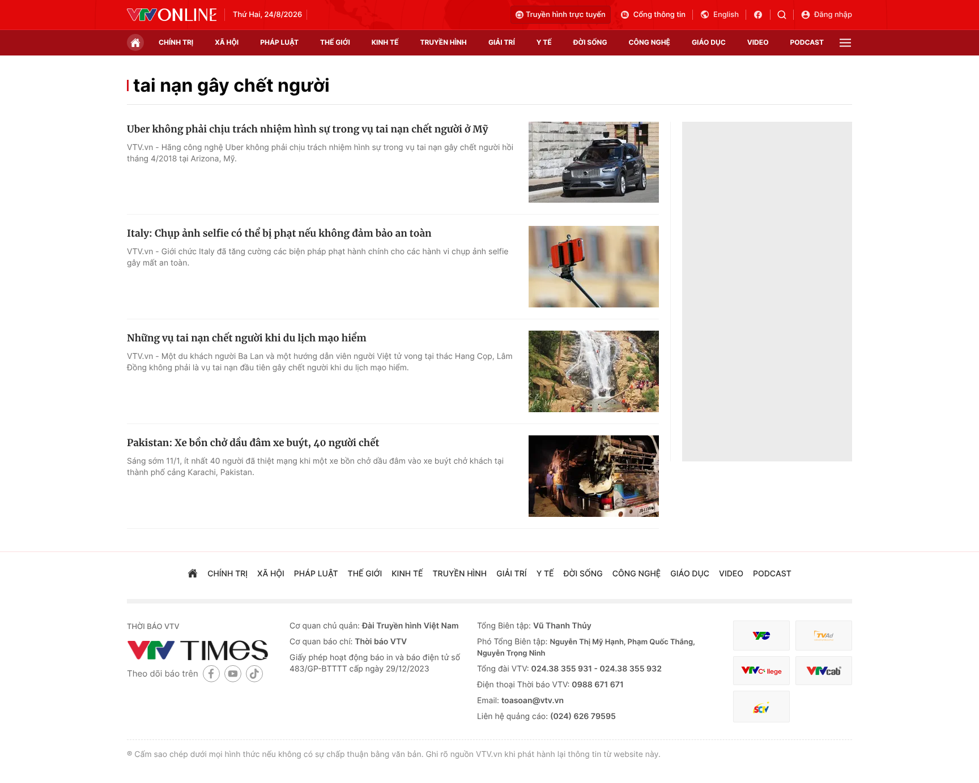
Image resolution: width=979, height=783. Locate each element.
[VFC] (761, 636)
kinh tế (385, 42)
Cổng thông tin (659, 14)
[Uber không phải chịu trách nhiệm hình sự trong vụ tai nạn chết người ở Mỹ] (594, 162)
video (758, 42)
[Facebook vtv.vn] (762, 15)
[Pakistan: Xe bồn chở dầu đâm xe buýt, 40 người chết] (594, 476)
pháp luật (279, 42)
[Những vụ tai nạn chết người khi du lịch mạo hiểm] (594, 371)
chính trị (176, 42)
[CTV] (761, 670)
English (726, 14)
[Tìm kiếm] (785, 15)
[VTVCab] (823, 670)
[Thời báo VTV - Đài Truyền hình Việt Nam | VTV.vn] (171, 14)
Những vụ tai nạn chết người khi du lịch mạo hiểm (247, 338)
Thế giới (335, 42)
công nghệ (649, 42)
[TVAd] (823, 636)
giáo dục (709, 42)
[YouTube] (232, 673)
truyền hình (443, 42)
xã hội (227, 42)
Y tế (544, 42)
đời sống (590, 42)
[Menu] (845, 43)
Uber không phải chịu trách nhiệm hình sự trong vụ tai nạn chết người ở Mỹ (307, 129)
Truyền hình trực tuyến (566, 14)
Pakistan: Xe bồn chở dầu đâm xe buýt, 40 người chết (253, 443)
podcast (807, 42)
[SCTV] (761, 707)
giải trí (501, 42)
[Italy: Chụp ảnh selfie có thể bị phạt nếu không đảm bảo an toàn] (594, 266)
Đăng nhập (833, 14)
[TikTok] (254, 673)
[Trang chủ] (135, 42)
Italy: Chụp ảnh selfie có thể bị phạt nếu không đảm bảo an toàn (279, 233)
